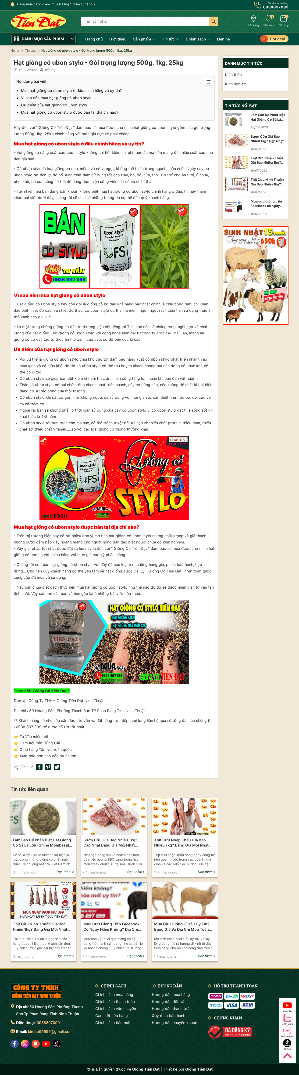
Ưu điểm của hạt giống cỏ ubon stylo (54, 105)
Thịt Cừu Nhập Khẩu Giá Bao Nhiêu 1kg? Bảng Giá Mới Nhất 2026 (181, 843)
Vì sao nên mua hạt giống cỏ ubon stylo (56, 97)
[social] (15, 1044)
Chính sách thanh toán (115, 1001)
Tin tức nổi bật (241, 105)
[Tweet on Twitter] (57, 767)
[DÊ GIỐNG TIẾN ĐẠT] (36, 991)
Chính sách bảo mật (113, 1022)
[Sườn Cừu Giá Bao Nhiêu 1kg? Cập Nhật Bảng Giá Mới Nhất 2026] (114, 816)
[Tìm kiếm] (213, 21)
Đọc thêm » (65, 872)
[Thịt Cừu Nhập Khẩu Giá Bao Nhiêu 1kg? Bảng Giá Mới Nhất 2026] (185, 816)
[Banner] (256, 275)
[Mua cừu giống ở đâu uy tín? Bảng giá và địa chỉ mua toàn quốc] (185, 900)
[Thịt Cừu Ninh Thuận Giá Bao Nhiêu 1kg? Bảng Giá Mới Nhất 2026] (43, 900)
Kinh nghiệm (236, 84)
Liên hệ (223, 39)
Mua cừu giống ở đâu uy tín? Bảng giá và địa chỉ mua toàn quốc (182, 927)
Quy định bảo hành (168, 1015)
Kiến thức (233, 74)
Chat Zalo (287, 1023)
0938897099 (48, 1022)
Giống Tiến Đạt (199, 1069)
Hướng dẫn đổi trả (168, 1001)
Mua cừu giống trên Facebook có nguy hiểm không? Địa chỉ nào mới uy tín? (111, 927)
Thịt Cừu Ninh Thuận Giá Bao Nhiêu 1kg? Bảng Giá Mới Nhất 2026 (40, 927)
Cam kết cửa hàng (111, 1015)
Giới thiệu (118, 39)
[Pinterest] (48, 767)
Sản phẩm (142, 39)
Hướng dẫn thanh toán (172, 1008)
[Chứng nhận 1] (230, 1032)
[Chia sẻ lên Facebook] (39, 767)
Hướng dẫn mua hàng (171, 994)
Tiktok (287, 1048)
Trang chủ (94, 39)
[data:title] (39, 21)
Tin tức (169, 39)
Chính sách (196, 39)
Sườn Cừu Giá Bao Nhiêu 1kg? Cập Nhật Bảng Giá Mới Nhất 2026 (110, 843)
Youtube (287, 1011)
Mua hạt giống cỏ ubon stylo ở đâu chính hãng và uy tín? (71, 90)
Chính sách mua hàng (114, 994)
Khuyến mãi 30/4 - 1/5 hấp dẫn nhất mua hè (51, 4)
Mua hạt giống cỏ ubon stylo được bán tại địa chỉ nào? (69, 112)
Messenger (287, 1036)
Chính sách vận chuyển (115, 1008)
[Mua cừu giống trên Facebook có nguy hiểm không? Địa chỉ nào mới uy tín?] (114, 900)
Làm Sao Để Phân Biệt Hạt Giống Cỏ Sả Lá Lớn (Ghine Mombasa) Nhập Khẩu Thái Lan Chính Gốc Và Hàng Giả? (42, 843)
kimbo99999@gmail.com (50, 1031)
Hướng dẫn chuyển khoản (174, 1022)
